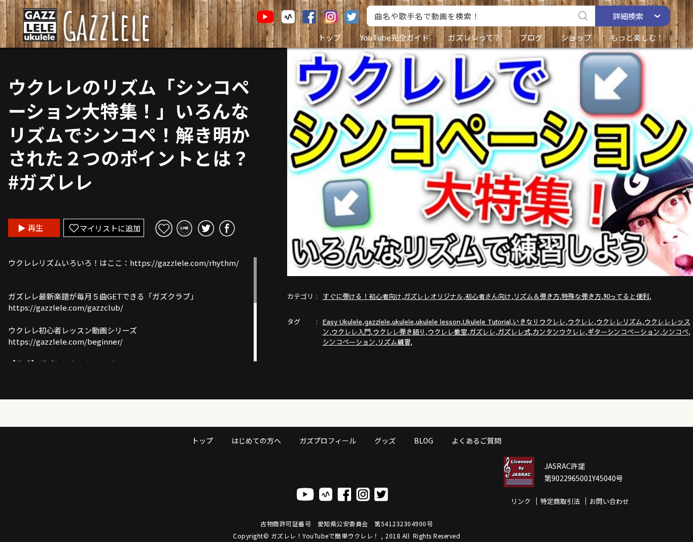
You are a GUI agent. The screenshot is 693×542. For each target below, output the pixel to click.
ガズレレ (482, 331)
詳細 (628, 16)
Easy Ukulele (342, 321)
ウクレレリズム (619, 321)
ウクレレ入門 (351, 331)
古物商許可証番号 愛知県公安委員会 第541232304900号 (346, 523)
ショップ (576, 37)
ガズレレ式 (514, 331)
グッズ (385, 440)
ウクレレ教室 (447, 331)
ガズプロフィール (327, 440)
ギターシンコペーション (623, 331)
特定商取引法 (560, 501)
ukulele (403, 321)
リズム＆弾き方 (536, 296)
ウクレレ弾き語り (399, 331)
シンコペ (675, 331)
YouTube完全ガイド (394, 37)
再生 (35, 227)
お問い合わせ (609, 501)
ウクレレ (581, 321)
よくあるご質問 (476, 440)
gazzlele (377, 321)
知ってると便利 (626, 296)
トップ (329, 37)
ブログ (530, 37)
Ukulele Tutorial (487, 321)
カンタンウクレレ (559, 331)
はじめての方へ (256, 440)
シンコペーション (349, 342)
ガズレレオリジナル (433, 296)
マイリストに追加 (110, 228)
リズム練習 (393, 342)
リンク (521, 501)
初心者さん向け (488, 296)
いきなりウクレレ (539, 321)
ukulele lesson (438, 321)
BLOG (423, 440)
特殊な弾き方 (581, 296)
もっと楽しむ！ (637, 37)
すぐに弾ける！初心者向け (362, 296)
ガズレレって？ (474, 37)
